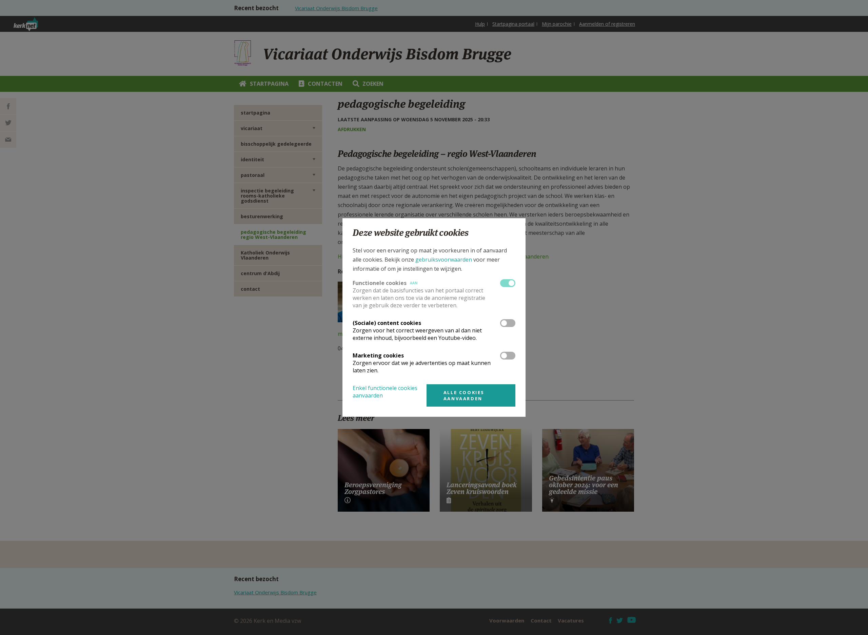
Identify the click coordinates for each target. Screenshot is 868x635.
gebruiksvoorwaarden (443, 259)
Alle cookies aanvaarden (464, 395)
